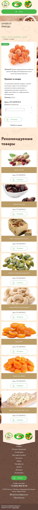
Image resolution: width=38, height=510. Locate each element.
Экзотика (19, 470)
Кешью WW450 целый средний (19, 307)
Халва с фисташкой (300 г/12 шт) (19, 410)
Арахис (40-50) (19, 170)
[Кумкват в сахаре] (19, 55)
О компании (19, 452)
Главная (19, 446)
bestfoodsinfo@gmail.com (20, 495)
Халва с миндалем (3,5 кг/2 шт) (19, 239)
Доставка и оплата (19, 455)
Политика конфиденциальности (10, 506)
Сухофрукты (19, 464)
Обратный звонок (19, 498)
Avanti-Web (15, 508)
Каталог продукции (19, 449)
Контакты (19, 458)
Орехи (19, 461)
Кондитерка (19, 473)
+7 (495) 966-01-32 (19, 486)
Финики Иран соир (19, 204)
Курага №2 (19, 342)
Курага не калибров (19, 376)
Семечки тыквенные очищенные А (19, 273)
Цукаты (19, 467)
